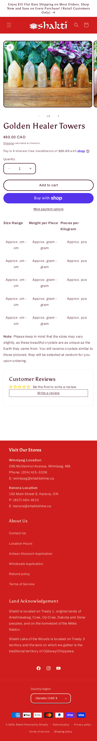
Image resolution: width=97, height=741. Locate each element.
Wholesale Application (26, 564)
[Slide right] (58, 116)
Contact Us (17, 533)
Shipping (8, 143)
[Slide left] (39, 116)
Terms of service (39, 731)
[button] (9, 25)
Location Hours (20, 543)
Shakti (19, 724)
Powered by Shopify (36, 724)
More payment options (49, 209)
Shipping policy (63, 731)
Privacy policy (82, 724)
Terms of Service (22, 584)
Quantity (9, 159)
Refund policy (19, 574)
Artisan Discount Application (31, 553)
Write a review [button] (48, 393)
